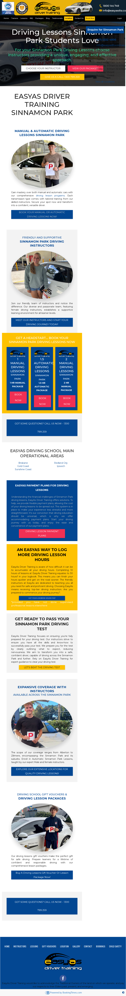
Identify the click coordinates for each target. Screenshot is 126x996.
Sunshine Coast (23, 469)
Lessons (23, 18)
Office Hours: (89, 58)
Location (68, 18)
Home (6, 18)
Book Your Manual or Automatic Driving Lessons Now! (42, 214)
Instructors (19, 946)
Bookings (100, 946)
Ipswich (61, 466)
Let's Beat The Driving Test (42, 667)
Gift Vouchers (49, 946)
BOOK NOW (18, 397)
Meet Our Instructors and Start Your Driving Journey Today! (42, 322)
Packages (39, 18)
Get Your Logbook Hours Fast (42, 598)
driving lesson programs (50, 195)
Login (119, 18)
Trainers (14, 18)
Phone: (90, 39)
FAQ (31, 18)
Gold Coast (23, 466)
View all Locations (104, 81)
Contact (88, 946)
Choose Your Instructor (43, 68)
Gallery (76, 946)
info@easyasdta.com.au (110, 45)
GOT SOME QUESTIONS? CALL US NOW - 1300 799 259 (42, 427)
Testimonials (57, 18)
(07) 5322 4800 (106, 39)
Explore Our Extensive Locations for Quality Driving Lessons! (42, 771)
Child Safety (115, 946)
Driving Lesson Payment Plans (42, 533)
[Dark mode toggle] (123, 992)
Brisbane (23, 463)
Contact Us (79, 18)
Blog (48, 18)
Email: (89, 45)
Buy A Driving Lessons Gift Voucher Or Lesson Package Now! (42, 875)
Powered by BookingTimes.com (66, 992)
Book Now (90, 18)
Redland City (61, 463)
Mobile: (90, 50)
